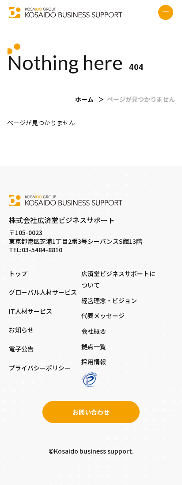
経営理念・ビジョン (109, 300)
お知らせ (21, 329)
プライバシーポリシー (40, 367)
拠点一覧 (93, 346)
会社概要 (93, 331)
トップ (18, 273)
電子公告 (21, 348)
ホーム (84, 99)
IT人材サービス (30, 311)
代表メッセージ (103, 315)
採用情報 (93, 361)
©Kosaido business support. (91, 451)
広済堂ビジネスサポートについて (118, 279)
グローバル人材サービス (43, 292)
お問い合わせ (91, 412)
